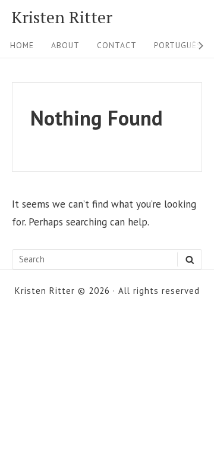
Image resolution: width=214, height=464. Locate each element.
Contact (117, 45)
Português (178, 45)
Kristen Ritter (61, 17)
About (65, 45)
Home (22, 45)
